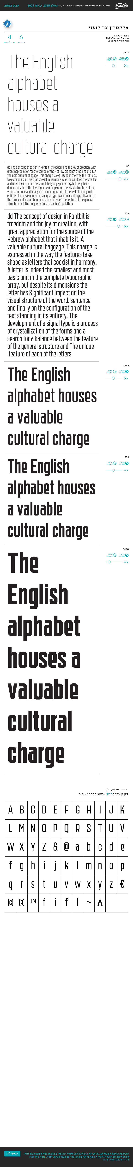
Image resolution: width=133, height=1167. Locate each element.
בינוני (100, 794)
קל (117, 794)
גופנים (108, 6)
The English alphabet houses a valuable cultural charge (50, 105)
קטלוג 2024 (35, 5)
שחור (82, 794)
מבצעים (69, 6)
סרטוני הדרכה (90, 6)
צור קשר (62, 6)
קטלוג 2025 (50, 5)
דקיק (124, 794)
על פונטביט (100, 6)
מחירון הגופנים (78, 6)
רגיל (109, 794)
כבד (91, 794)
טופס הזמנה (11, 5)
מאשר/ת (12, 1153)
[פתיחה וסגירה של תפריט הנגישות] (7, 24)
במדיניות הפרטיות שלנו (116, 1159)
